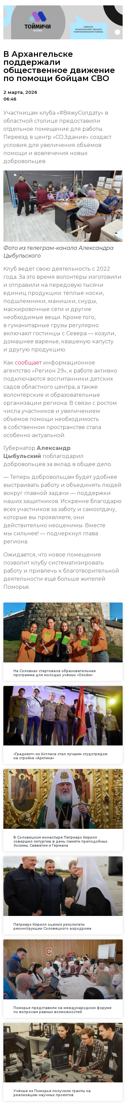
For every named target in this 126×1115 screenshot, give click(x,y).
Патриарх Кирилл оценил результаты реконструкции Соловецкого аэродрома (52, 926)
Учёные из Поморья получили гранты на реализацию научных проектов (52, 1093)
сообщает (28, 362)
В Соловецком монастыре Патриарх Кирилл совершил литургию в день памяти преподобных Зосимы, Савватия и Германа (60, 841)
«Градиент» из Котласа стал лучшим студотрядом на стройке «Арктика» (60, 756)
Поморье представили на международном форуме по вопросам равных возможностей (62, 1010)
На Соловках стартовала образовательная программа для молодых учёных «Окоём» (54, 673)
